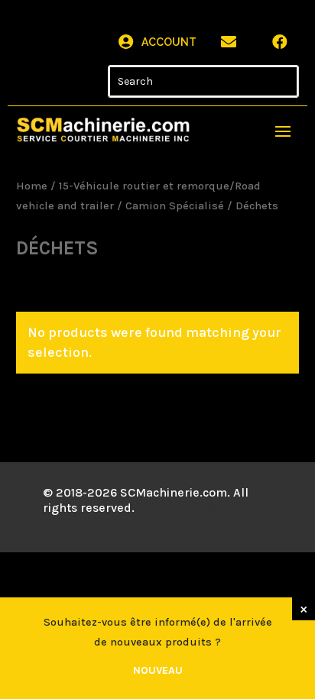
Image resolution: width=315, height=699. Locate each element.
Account (168, 42)
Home (31, 186)
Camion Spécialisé (174, 205)
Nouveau (158, 670)
